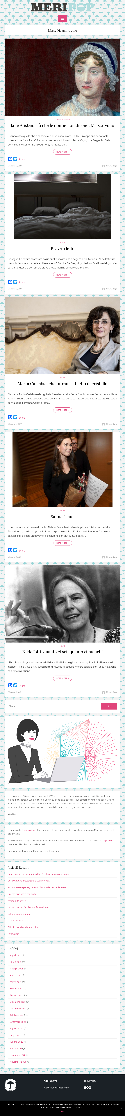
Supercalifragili (29, 830)
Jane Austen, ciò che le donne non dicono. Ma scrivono (62, 125)
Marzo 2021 (16, 982)
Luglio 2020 (16, 1035)
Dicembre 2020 (18, 1002)
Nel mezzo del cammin (19, 914)
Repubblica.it (109, 840)
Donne (58, 120)
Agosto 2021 (16, 955)
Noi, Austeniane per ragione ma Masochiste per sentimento (37, 887)
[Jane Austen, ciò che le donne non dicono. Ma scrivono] (62, 77)
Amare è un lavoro (17, 901)
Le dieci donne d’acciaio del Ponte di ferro (28, 907)
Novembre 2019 (18, 1062)
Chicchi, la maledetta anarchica (23, 927)
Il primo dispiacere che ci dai (22, 894)
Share (22, 159)
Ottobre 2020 (16, 1015)
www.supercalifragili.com (56, 1087)
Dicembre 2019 (17, 1055)
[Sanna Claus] (62, 469)
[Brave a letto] (62, 206)
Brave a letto (62, 248)
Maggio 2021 (16, 968)
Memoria (66, 120)
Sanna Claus (62, 516)
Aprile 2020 (16, 1048)
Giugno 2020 (16, 1042)
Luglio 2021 (16, 962)
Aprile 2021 (15, 975)
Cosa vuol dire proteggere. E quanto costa (29, 880)
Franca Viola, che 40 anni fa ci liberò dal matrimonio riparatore (38, 874)
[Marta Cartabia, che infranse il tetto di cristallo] (62, 335)
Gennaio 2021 (17, 995)
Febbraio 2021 (17, 988)
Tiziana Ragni (111, 165)
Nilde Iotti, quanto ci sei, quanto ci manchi (62, 651)
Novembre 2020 (18, 1008)
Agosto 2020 (16, 1028)
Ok (62, 1111)
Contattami (50, 1081)
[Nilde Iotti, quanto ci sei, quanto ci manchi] (62, 604)
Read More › (62, 152)
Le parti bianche (15, 920)
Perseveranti (14, 934)
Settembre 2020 (18, 1022)
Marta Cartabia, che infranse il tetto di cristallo (62, 383)
